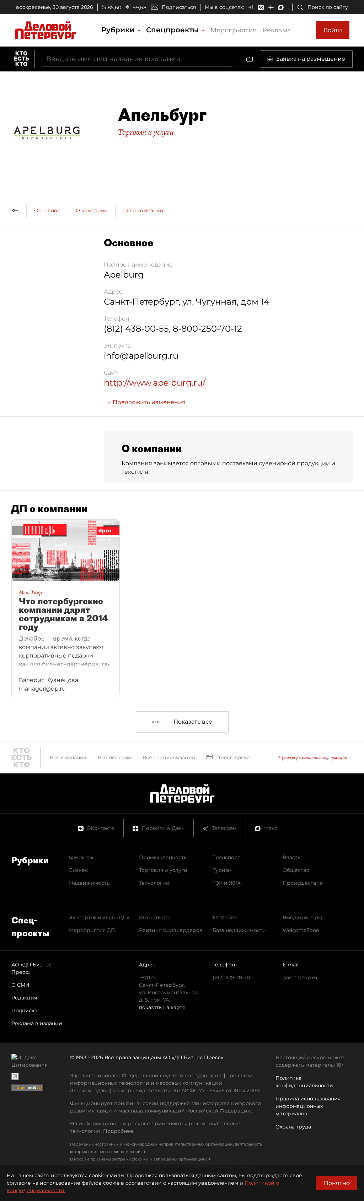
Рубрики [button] (118, 30)
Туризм (222, 870)
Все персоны (115, 757)
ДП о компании (143, 210)
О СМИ (20, 985)
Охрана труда (293, 1127)
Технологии (154, 883)
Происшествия (303, 883)
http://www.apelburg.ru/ (154, 382)
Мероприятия (233, 30)
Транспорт (226, 857)
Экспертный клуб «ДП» (99, 917)
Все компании (68, 757)
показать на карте (162, 1007)
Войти (332, 30)
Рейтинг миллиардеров (171, 930)
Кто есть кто (155, 917)
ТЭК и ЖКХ (227, 883)
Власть (291, 857)
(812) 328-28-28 (231, 977)
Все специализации (169, 757)
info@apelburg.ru (141, 355)
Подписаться (179, 7)
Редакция (24, 997)
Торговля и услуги (146, 132)
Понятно (337, 1183)
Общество (296, 870)
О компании (92, 210)
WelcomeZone (301, 930)
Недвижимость (89, 883)
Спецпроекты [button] (173, 30)
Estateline (225, 917)
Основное (47, 210)
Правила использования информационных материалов (308, 1106)
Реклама (276, 30)
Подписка (24, 1010)
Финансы (81, 857)
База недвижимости (239, 930)
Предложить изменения (148, 402)
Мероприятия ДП (92, 930)
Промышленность (163, 857)
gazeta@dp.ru (300, 977)
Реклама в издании (36, 1023)
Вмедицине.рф (302, 917)
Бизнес (78, 870)
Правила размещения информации (312, 757)
